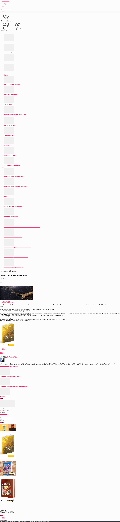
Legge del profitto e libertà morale (10, 94)
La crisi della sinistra (4, 408)
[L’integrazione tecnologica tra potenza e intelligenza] (9, 265)
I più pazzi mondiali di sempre (9, 155)
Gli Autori (3, 518)
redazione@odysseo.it (6, 514)
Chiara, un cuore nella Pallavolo (10, 125)
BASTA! (5, 42)
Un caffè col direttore (5, 7)
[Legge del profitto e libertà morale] (9, 92)
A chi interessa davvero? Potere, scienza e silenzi (13, 237)
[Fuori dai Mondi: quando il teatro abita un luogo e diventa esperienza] (9, 184)
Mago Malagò (6, 145)
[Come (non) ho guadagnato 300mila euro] (9, 82)
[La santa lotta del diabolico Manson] (9, 214)
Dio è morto (6, 196)
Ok (49, 521)
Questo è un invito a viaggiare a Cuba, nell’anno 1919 (14, 206)
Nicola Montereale (2, 278)
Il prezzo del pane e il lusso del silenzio (11, 52)
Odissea (5, 62)
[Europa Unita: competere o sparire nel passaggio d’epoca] (9, 112)
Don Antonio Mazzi (7, 72)
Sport (2, 5)
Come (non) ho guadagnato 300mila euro (12, 84)
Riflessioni (3, 349)
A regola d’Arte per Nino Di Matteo (11, 356)
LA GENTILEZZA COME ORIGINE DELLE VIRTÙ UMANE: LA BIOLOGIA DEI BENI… (22, 227)
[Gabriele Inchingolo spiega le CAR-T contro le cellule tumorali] (9, 255)
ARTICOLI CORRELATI (4, 366)
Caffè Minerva (6, 2)
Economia (3, 3)
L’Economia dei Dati (8, 104)
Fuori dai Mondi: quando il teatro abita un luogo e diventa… (15, 186)
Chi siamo (3, 11)
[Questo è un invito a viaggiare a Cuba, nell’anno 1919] (9, 204)
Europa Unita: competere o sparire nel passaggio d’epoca (15, 114)
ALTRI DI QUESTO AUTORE (14, 366)
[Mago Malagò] (9, 143)
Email (1, 419)
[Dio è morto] (9, 194)
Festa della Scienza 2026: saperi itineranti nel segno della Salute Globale (17, 247)
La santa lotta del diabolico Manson (11, 216)
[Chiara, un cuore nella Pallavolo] (9, 123)
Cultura (3, 6)
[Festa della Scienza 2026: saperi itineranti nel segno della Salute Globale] (9, 245)
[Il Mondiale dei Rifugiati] (9, 133)
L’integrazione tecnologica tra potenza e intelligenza (13, 267)
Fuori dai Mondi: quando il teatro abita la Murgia (13, 176)
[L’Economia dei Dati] (9, 102)
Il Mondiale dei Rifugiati (8, 135)
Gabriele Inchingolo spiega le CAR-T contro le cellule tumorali (16, 257)
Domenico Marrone (3, 410)
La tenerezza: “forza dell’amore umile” (11, 357)
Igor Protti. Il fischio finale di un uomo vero (12, 165)
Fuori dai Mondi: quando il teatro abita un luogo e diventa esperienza (13, 386)
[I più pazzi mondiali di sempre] (9, 153)
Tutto (4, 33)
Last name (1, 418)
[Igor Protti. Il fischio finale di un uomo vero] (9, 163)
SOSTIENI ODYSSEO (5, 1)
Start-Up (5, 4)
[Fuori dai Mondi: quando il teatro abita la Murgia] (9, 174)
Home (1, 271)
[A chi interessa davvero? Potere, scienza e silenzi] (9, 235)
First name (1, 417)
